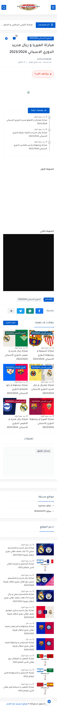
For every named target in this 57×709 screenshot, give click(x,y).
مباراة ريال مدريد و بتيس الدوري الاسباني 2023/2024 (16, 355)
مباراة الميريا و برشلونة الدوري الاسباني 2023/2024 (41, 423)
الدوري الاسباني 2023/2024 (40, 38)
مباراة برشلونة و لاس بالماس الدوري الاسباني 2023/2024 (30, 147)
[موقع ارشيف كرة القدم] (28, 7)
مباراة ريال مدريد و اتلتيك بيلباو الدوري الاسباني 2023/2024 (30, 134)
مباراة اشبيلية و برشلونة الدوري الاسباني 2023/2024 (43, 355)
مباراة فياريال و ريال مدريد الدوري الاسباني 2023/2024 (42, 389)
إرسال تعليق (43, 451)
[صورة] (45, 549)
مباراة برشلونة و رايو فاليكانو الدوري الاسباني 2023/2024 (17, 389)
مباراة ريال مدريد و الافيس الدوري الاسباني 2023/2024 (17, 423)
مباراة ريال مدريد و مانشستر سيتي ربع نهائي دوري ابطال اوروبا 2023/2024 (18, 582)
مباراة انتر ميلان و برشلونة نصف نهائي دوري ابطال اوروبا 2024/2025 (19, 646)
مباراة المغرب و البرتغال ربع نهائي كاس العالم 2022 (21, 660)
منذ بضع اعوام (39, 117)
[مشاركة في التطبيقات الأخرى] (11, 311)
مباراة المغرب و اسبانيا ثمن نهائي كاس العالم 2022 (18, 689)
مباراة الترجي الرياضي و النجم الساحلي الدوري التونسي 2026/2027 (17, 25)
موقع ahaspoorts (42, 510)
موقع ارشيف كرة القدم (17, 704)
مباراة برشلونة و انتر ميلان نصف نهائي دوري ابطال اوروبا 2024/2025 (19, 630)
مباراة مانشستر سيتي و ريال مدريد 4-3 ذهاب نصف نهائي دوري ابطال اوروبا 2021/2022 (19, 598)
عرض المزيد (11, 323)
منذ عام (29, 623)
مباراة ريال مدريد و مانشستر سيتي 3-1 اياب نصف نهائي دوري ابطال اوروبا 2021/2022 (20, 551)
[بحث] (3, 7)
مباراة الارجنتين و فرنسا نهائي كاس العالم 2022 (20, 566)
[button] (39, 311)
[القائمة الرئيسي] (53, 7)
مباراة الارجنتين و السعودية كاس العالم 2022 (19, 675)
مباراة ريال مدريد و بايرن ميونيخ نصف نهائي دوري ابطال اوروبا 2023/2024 (20, 614)
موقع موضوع (44, 505)
